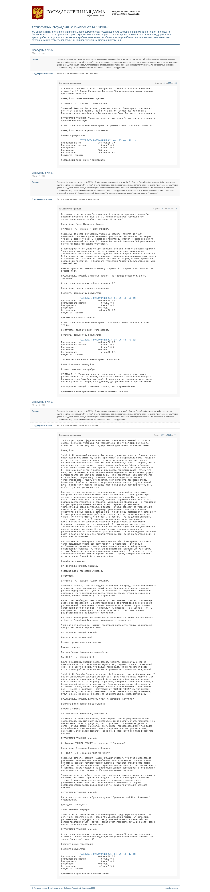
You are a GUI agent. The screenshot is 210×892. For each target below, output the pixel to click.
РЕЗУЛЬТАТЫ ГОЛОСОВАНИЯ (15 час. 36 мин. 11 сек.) (110, 854)
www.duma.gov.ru (171, 888)
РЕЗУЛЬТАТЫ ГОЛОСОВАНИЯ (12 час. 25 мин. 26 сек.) (110, 140)
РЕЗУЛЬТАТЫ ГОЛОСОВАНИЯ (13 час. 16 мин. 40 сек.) (110, 339)
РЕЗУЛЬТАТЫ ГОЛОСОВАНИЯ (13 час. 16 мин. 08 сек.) (110, 298)
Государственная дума (86, 13)
